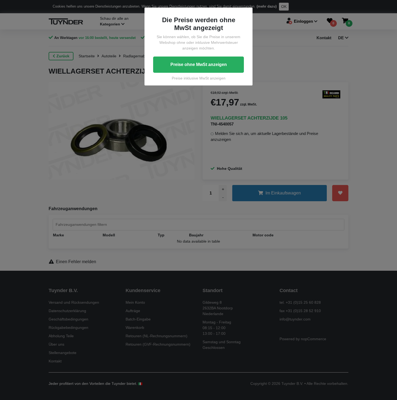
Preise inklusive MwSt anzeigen (199, 78)
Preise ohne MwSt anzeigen (198, 64)
